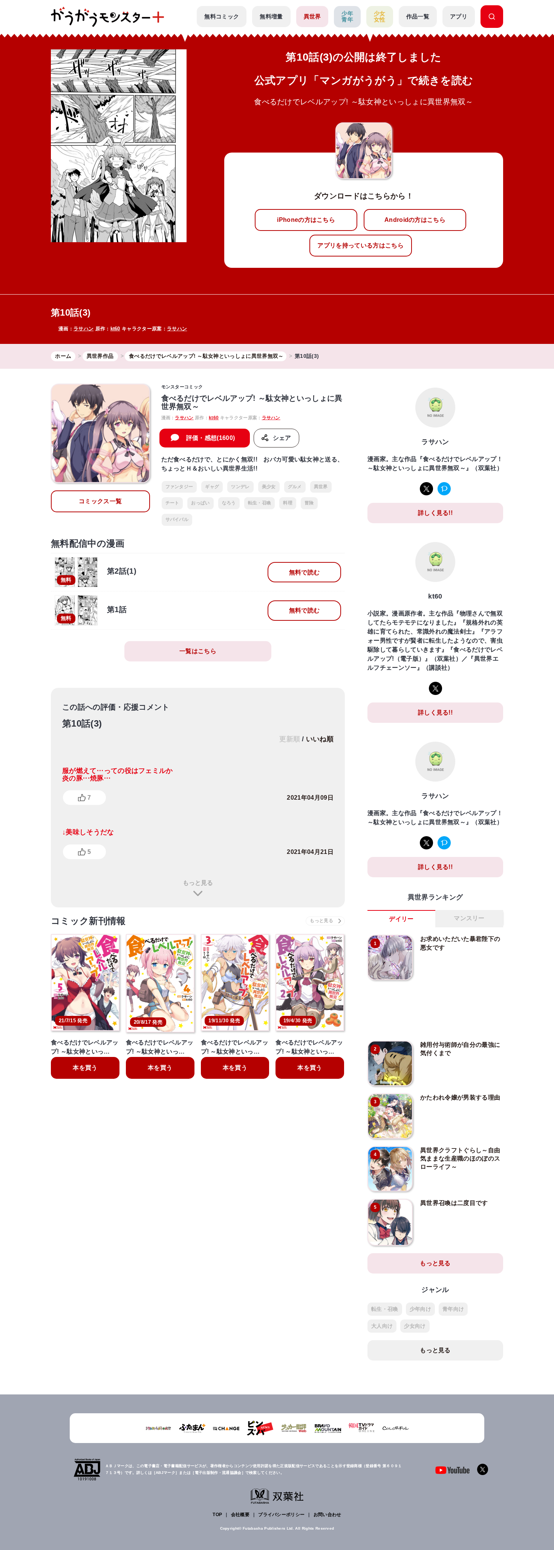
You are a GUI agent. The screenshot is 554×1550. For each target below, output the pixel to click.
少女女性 (380, 16)
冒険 (309, 502)
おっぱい (200, 502)
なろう (229, 502)
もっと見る (198, 883)
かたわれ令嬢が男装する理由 (460, 1097)
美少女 (269, 486)
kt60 (115, 328)
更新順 (289, 739)
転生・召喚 (259, 502)
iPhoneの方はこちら (306, 220)
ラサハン (83, 328)
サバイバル (177, 519)
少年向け (420, 1309)
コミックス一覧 (100, 501)
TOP (217, 1514)
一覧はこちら (197, 651)
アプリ (458, 16)
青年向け (453, 1309)
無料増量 (271, 16)
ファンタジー (179, 486)
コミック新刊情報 (88, 921)
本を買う (85, 1067)
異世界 (312, 16)
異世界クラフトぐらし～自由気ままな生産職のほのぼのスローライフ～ (460, 1158)
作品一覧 (417, 16)
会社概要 (240, 1514)
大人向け (382, 1326)
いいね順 (320, 739)
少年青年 (347, 16)
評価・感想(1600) (210, 438)
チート (172, 502)
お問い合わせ (327, 1514)
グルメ (295, 486)
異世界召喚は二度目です (454, 1203)
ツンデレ (240, 486)
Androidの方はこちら (414, 220)
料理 (287, 502)
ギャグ (212, 486)
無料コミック (221, 16)
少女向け (414, 1326)
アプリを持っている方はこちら (360, 245)
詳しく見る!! (435, 513)
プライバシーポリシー (281, 1514)
